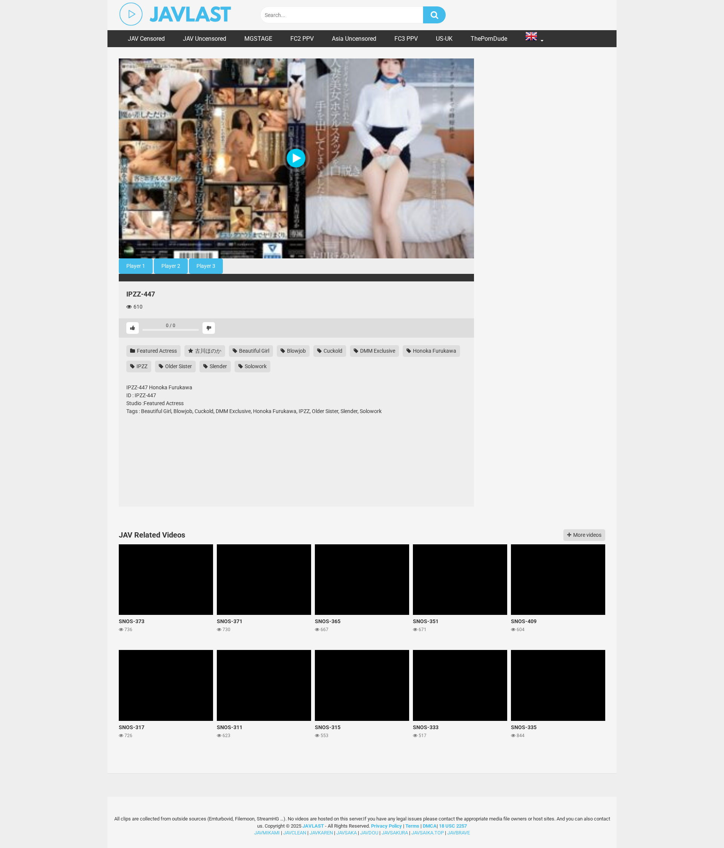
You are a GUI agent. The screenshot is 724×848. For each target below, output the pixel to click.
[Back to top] (699, 825)
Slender (218, 366)
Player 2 (170, 266)
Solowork (255, 366)
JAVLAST (313, 826)
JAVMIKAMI (267, 833)
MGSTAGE (258, 38)
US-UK (444, 38)
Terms (412, 826)
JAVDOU (369, 833)
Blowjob (296, 351)
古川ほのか (207, 351)
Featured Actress (156, 351)
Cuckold (332, 351)
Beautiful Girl (253, 351)
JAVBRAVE (458, 833)
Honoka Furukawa (434, 351)
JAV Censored (146, 38)
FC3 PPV (406, 38)
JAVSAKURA (395, 833)
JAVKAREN (321, 833)
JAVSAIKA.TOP (427, 833)
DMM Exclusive (377, 351)
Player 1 (135, 266)
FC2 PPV (302, 38)
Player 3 (205, 266)
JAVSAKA (346, 833)
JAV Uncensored (204, 38)
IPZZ (141, 366)
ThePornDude (489, 38)
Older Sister (178, 366)
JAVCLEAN (294, 833)
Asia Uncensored (354, 38)
